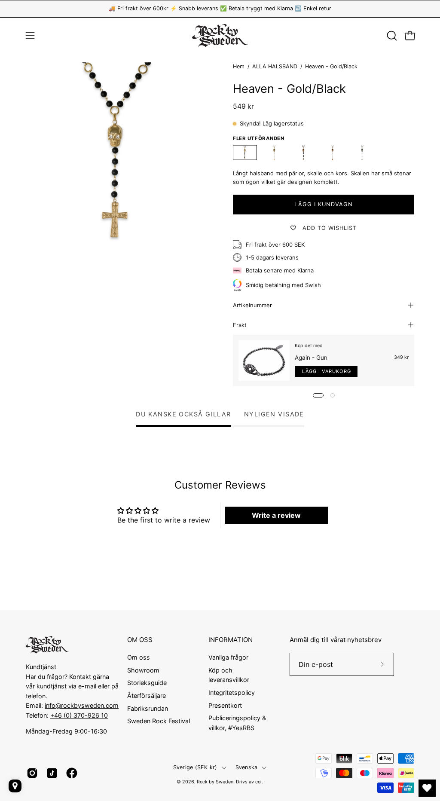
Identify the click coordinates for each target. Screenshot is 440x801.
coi (258, 782)
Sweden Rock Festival (158, 721)
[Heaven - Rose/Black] (303, 152)
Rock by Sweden (215, 782)
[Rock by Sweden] (220, 35)
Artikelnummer (252, 305)
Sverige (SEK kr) (195, 767)
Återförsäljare (146, 695)
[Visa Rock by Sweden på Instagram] (32, 773)
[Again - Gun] (264, 360)
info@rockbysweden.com (82, 705)
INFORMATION (230, 640)
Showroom (143, 669)
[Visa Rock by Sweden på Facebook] (71, 773)
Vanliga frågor (228, 657)
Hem (238, 66)
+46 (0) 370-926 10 (79, 715)
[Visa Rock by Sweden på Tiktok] (52, 773)
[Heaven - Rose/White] (333, 152)
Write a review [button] (276, 515)
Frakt (240, 324)
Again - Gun (311, 357)
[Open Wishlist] (427, 788)
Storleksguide (147, 682)
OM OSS (140, 640)
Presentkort (225, 705)
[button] (391, 36)
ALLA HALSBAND (274, 66)
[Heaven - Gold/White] (274, 152)
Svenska (246, 767)
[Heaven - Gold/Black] (245, 152)
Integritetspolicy (231, 692)
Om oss (138, 657)
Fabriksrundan (147, 708)
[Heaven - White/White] (362, 152)
